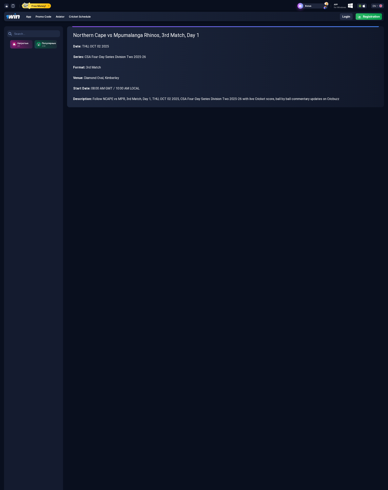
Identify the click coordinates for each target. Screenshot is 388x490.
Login (346, 16)
